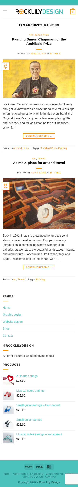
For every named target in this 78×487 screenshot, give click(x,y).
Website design (13, 321)
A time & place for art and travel (39, 163)
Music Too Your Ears (59, 474)
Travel (42, 158)
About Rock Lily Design (28, 474)
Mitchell (55, 53)
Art (34, 158)
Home (7, 307)
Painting (62, 148)
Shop (6, 328)
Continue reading (39, 136)
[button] (5, 11)
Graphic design (12, 314)
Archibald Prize (39, 35)
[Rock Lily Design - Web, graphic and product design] (39, 11)
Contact (8, 335)
